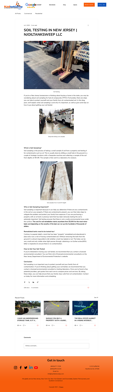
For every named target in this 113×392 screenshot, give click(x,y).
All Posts (18, 14)
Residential (38, 14)
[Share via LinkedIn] (33, 282)
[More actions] (88, 25)
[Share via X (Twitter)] (29, 282)
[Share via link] (37, 282)
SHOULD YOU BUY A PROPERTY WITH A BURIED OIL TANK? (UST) (56, 319)
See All (96, 297)
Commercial (28, 14)
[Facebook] (21, 367)
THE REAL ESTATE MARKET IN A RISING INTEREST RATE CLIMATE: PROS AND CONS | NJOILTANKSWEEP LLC (85, 319)
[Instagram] (15, 367)
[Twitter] (26, 367)
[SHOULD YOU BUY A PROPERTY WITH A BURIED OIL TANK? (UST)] (56, 308)
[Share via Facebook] (25, 282)
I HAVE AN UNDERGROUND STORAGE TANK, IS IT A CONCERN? (27, 319)
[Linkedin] (31, 367)
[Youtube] (36, 367)
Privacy (61, 387)
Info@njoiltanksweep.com (56, 374)
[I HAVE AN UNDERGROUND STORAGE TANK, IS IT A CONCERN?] (28, 308)
